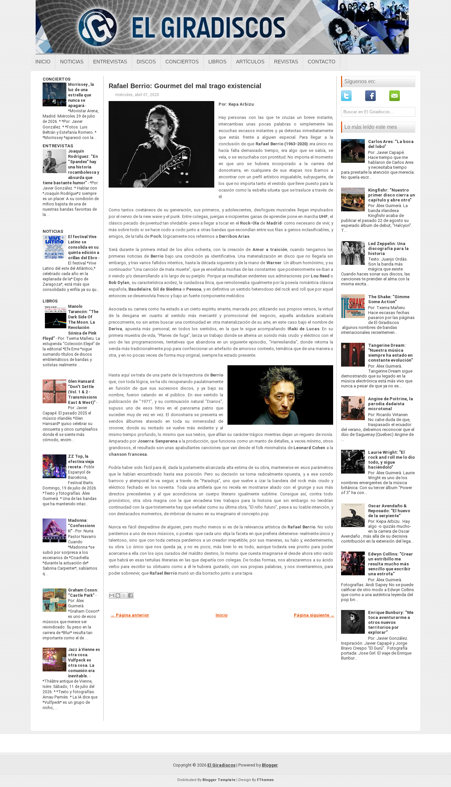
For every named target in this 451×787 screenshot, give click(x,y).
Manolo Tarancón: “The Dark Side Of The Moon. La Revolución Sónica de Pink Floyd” (70, 322)
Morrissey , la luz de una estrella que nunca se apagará (81, 95)
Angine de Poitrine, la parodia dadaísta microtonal (390, 403)
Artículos (250, 61)
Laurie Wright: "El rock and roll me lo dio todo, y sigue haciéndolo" (391, 460)
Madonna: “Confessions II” (81, 525)
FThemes (265, 780)
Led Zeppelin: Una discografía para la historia (388, 248)
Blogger (270, 765)
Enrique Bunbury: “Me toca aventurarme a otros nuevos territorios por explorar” (390, 622)
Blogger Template (218, 780)
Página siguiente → (314, 615)
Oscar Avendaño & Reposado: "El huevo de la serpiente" (389, 510)
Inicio (43, 61)
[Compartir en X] (124, 595)
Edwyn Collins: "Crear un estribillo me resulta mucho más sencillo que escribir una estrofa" (390, 564)
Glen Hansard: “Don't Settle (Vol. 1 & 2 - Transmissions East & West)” (82, 392)
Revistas (286, 61)
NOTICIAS (53, 231)
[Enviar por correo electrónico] (111, 595)
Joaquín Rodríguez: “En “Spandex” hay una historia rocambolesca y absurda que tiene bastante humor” (71, 167)
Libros (217, 61)
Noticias (72, 61)
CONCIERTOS (57, 79)
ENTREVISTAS (58, 145)
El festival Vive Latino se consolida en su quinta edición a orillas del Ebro (83, 247)
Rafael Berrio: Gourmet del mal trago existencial (185, 86)
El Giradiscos (221, 765)
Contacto (321, 61)
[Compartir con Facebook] (130, 595)
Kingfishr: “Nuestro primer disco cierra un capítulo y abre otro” (391, 195)
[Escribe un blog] (118, 595)
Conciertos (182, 61)
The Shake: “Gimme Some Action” (388, 299)
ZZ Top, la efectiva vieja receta (81, 461)
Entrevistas (110, 61)
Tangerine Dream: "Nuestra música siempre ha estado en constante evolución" (390, 353)
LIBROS (50, 301)
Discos (146, 61)
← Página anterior (130, 615)
